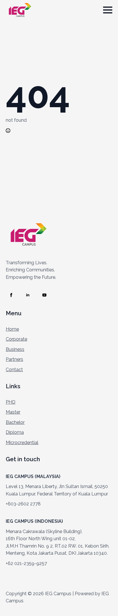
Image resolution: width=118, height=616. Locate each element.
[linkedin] (27, 295)
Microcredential (22, 442)
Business (15, 349)
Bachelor (15, 422)
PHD (10, 402)
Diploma (15, 432)
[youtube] (44, 295)
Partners (14, 359)
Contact (14, 369)
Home (12, 329)
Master (13, 412)
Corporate (16, 339)
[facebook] (11, 295)
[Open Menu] (107, 10)
